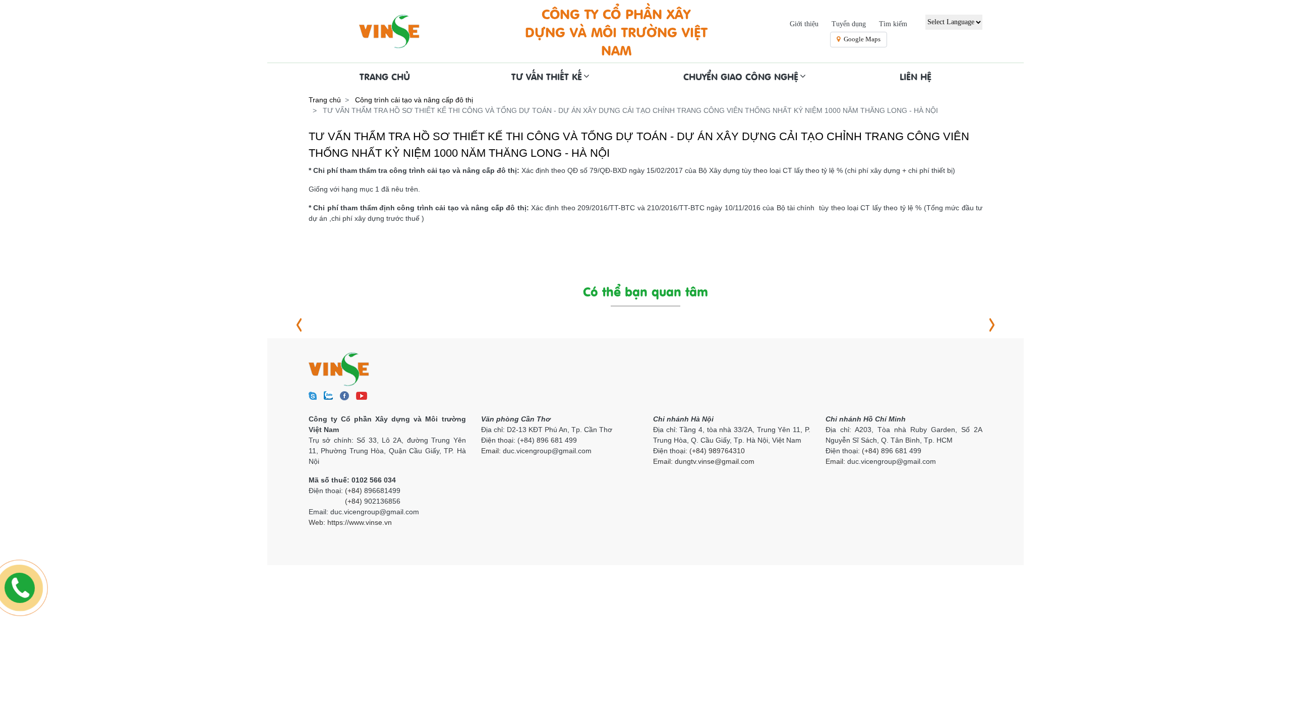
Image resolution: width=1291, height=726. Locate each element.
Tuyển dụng (849, 24)
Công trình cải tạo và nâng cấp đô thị (414, 100)
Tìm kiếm (893, 24)
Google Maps (862, 39)
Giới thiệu (804, 24)
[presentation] (299, 325)
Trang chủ (325, 100)
